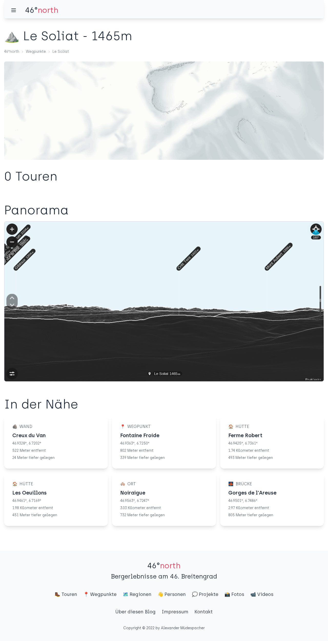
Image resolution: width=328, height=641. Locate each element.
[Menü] (13, 10)
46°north (11, 51)
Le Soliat (61, 51)
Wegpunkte (36, 51)
